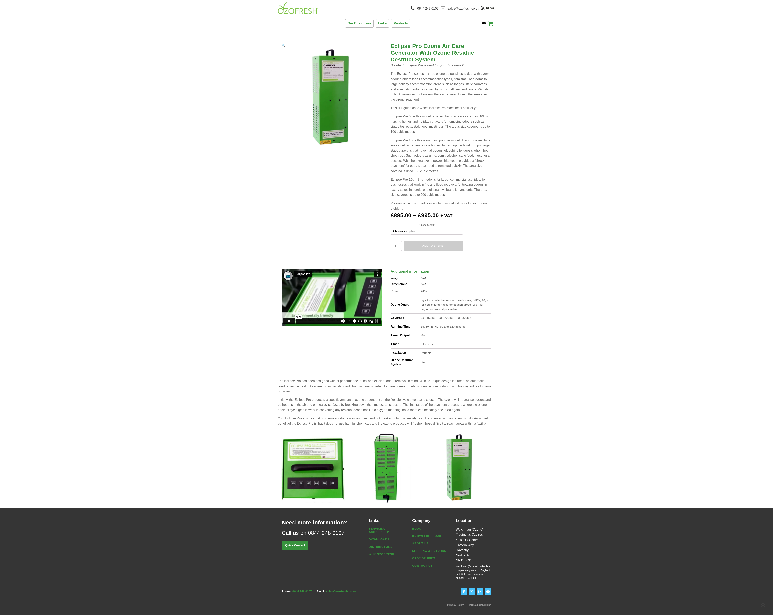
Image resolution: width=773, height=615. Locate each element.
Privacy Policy (455, 605)
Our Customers (359, 23)
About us (420, 543)
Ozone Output (426, 225)
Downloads (379, 539)
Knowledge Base (427, 536)
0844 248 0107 (302, 591)
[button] (283, 45)
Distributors (380, 546)
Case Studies (423, 558)
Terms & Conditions (480, 605)
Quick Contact (295, 545)
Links (382, 23)
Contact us (422, 565)
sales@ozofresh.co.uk (341, 591)
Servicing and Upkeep (379, 530)
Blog (416, 528)
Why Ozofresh (381, 554)
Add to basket (433, 245)
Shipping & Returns (429, 550)
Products (401, 23)
